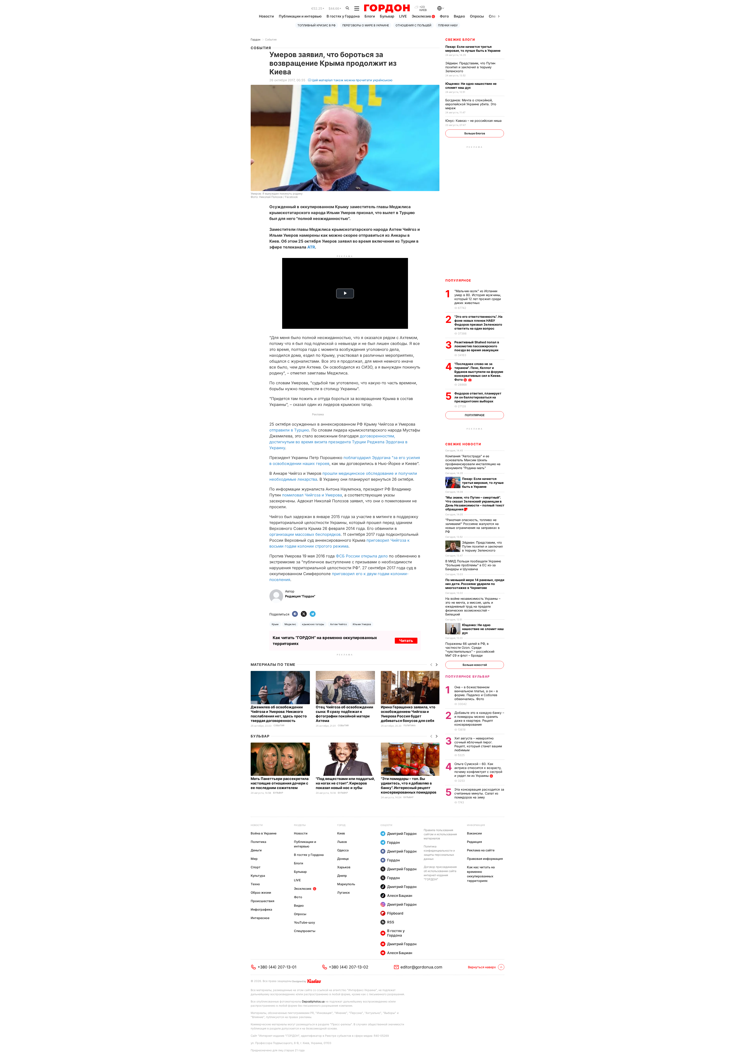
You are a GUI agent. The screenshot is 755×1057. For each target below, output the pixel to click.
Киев (341, 833)
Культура (258, 876)
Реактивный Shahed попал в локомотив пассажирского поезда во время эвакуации (476, 346)
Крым (275, 624)
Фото (444, 16)
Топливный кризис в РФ (316, 25)
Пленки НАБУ (448, 25)
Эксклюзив (422, 16)
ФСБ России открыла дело (362, 556)
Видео (459, 16)
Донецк (343, 859)
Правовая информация (485, 859)
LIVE (403, 16)
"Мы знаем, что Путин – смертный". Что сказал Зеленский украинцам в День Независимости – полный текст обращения (474, 503)
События (271, 39)
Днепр (342, 876)
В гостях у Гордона (343, 16)
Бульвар (387, 16)
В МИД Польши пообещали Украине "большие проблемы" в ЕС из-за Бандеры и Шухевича (473, 565)
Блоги (370, 16)
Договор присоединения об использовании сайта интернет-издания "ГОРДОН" (440, 873)
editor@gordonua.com (421, 967)
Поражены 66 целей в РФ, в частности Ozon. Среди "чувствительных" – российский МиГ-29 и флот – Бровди (469, 649)
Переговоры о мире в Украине (365, 25)
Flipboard (395, 913)
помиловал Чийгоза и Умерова (312, 495)
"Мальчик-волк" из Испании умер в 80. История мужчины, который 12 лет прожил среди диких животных (477, 297)
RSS (390, 922)
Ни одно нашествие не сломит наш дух (471, 86)
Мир (254, 859)
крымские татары (313, 624)
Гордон (255, 39)
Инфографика (261, 909)
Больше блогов (474, 133)
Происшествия (262, 901)
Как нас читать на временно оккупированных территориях (481, 874)
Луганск (343, 892)
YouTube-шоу (304, 922)
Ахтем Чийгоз (338, 624)
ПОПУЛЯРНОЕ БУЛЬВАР (467, 676)
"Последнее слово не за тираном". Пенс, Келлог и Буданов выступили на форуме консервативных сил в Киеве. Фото (478, 372)
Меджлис (290, 624)
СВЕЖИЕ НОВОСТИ (463, 444)
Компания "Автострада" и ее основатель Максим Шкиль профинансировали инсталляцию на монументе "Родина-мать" (472, 462)
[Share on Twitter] (304, 614)
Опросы (477, 16)
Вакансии (474, 833)
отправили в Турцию (289, 430)
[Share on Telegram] (313, 614)
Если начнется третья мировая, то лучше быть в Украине (473, 49)
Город (341, 825)
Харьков (343, 867)
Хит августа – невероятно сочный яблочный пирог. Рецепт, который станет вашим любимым (478, 744)
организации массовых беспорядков (305, 534)
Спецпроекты (304, 931)
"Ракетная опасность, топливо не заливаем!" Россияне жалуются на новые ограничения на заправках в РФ (472, 526)
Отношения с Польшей (413, 25)
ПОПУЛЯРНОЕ (458, 280)
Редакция (474, 842)
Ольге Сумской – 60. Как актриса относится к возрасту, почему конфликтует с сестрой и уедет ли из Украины (478, 770)
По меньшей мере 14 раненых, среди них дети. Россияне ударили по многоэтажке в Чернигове (474, 584)
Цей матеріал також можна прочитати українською (352, 80)
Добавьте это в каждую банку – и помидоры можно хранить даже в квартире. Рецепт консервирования (479, 718)
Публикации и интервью (300, 16)
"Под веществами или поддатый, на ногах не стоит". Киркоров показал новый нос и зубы (345, 783)
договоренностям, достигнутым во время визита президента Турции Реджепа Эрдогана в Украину (338, 442)
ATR (311, 247)
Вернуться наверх (482, 967)
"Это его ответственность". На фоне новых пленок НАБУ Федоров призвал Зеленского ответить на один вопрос (478, 322)
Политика (409, 725)
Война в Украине (263, 833)
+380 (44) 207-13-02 (348, 967)
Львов (342, 842)
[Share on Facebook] (295, 614)
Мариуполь (346, 884)
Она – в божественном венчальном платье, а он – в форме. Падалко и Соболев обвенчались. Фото (476, 693)
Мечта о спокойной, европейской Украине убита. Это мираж (470, 104)
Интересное (260, 918)
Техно (255, 884)
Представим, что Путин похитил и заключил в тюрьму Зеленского (470, 67)
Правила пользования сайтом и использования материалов (440, 834)
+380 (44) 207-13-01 (277, 967)
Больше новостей (475, 664)
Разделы (300, 825)
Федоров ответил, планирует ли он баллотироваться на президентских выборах (477, 397)
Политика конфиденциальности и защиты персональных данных (439, 852)
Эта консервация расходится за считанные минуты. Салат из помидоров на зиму (479, 793)
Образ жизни (261, 892)
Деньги (256, 850)
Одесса (343, 850)
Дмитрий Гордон (402, 834)
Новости (266, 16)
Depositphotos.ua (313, 1001)
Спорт (256, 867)
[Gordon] (387, 8)
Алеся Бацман (399, 895)
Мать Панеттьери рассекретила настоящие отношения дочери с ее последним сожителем (279, 783)
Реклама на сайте (480, 850)
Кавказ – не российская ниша (474, 121)
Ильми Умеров (362, 624)
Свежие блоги (460, 40)
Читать (406, 640)
